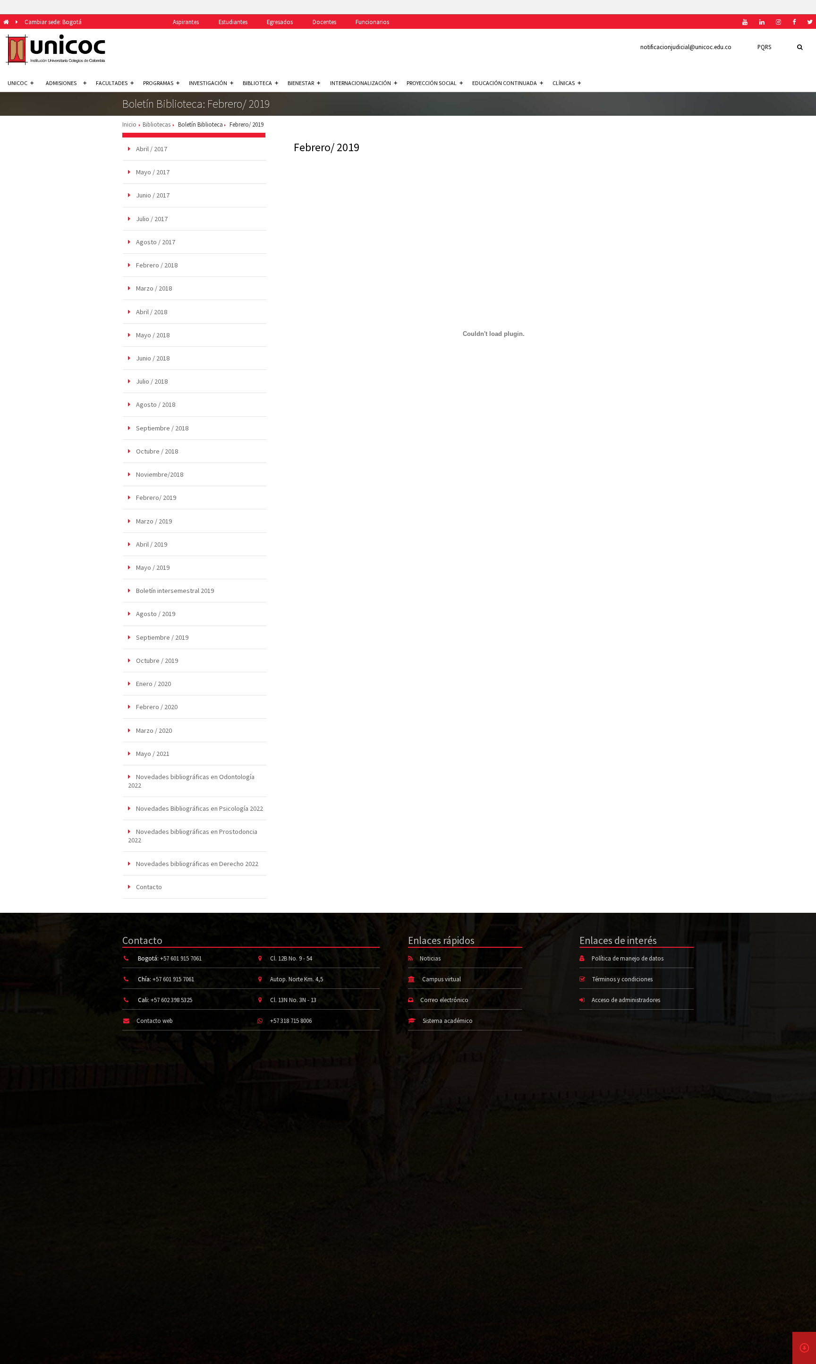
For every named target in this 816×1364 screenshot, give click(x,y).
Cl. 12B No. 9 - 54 (291, 958)
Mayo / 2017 (152, 172)
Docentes (324, 22)
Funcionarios (372, 22)
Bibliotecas (156, 124)
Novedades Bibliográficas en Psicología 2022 (199, 808)
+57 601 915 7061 (181, 958)
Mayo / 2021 (152, 753)
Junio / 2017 (152, 195)
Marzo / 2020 (153, 730)
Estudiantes (233, 22)
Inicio (129, 124)
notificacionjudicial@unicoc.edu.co (685, 47)
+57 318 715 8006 (291, 1020)
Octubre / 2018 (156, 451)
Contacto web (154, 1020)
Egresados (280, 22)
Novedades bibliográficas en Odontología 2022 (191, 780)
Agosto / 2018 (155, 404)
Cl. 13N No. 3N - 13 (293, 1000)
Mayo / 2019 (152, 567)
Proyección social (432, 82)
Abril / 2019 (151, 544)
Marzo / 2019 (153, 521)
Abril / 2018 (151, 312)
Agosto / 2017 (155, 242)
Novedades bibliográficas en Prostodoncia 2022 (192, 835)
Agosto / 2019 (155, 613)
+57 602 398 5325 (171, 1000)
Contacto (148, 887)
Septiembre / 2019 (161, 637)
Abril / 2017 (151, 149)
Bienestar (301, 82)
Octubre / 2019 (156, 660)
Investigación (208, 82)
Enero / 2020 (153, 683)
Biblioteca (257, 82)
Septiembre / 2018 (161, 428)
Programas (158, 82)
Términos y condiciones (622, 979)
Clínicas (563, 82)
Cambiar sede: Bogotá (53, 22)
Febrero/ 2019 (155, 497)
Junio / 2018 (152, 358)
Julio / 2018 (151, 381)
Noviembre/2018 (159, 474)
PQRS (764, 47)
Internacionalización (360, 82)
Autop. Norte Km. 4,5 (296, 979)
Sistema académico (448, 1020)
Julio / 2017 (151, 218)
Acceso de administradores (626, 1000)
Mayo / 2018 (152, 335)
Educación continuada (504, 82)
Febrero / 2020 (156, 707)
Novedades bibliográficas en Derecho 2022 (196, 863)
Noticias (430, 958)
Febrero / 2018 (156, 265)
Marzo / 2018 (153, 288)
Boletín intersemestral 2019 (174, 590)
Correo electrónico (444, 1000)
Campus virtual (441, 979)
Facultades (112, 82)
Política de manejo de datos (627, 958)
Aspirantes (186, 22)
